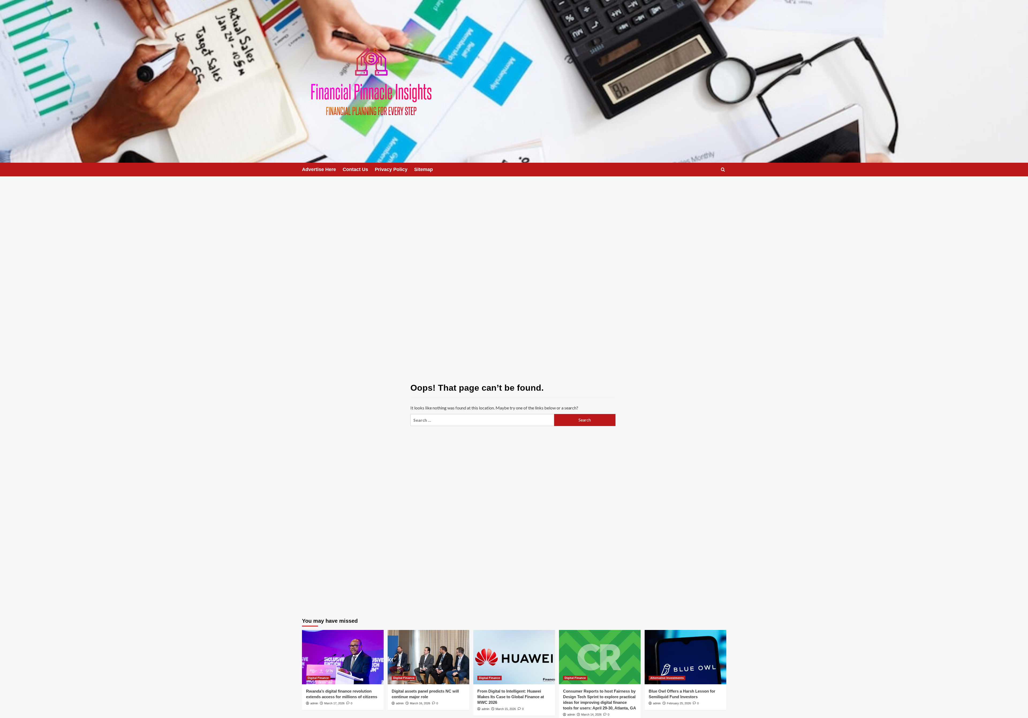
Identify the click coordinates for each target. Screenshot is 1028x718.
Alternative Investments (667, 677)
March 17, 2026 (334, 703)
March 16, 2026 (420, 703)
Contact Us (355, 169)
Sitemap (423, 169)
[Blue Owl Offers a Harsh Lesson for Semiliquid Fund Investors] (685, 657)
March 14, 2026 (591, 714)
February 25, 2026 (679, 703)
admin (314, 703)
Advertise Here (319, 169)
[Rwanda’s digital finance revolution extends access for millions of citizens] (343, 657)
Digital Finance (318, 677)
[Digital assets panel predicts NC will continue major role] (428, 657)
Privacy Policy (391, 169)
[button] (723, 169)
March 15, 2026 (506, 709)
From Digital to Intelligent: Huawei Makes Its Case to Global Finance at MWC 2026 (510, 697)
